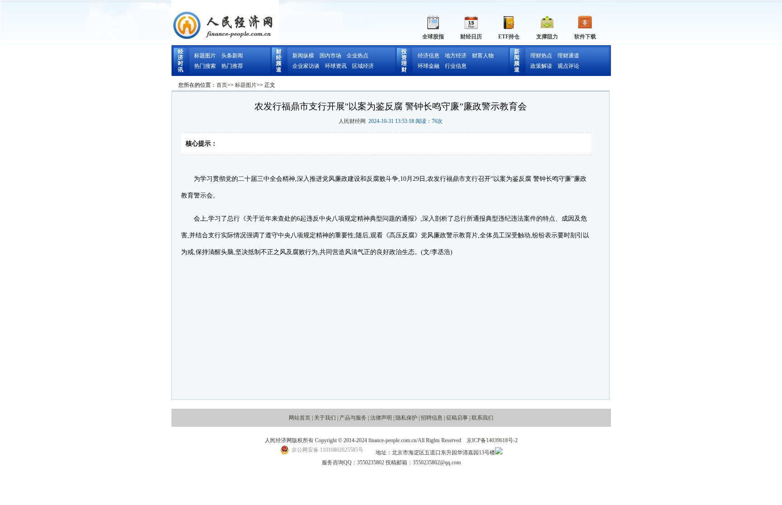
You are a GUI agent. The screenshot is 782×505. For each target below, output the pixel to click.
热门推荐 (232, 66)
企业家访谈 (305, 66)
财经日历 (471, 36)
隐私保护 (406, 418)
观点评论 (568, 66)
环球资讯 (336, 66)
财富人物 (483, 55)
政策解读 (541, 66)
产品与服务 (353, 418)
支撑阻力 (547, 36)
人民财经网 (352, 121)
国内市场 (330, 55)
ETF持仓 (509, 36)
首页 (221, 85)
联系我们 (482, 418)
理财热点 (541, 55)
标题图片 (205, 55)
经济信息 (428, 55)
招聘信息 (432, 418)
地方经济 (456, 55)
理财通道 (568, 55)
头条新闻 (232, 55)
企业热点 (357, 55)
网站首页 (299, 418)
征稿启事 (457, 418)
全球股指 (433, 36)
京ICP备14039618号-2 (492, 440)
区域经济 (363, 66)
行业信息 (456, 66)
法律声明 (381, 418)
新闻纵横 (303, 55)
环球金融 (428, 66)
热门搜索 (205, 66)
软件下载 (585, 36)
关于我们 (325, 418)
